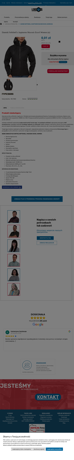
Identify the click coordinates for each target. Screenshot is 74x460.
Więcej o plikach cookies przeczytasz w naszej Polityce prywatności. (22, 445)
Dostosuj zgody (39, 449)
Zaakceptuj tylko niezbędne (21, 449)
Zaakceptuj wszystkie (54, 449)
